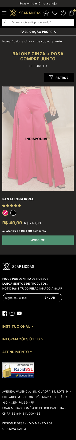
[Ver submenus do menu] (32, 326)
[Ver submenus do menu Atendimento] (31, 352)
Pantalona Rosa (18, 199)
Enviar (50, 297)
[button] (71, 12)
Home (6, 41)
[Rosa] (5, 213)
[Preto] (13, 213)
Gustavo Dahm (14, 428)
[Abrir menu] (4, 12)
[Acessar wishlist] (55, 13)
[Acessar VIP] (46, 13)
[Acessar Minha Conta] (63, 12)
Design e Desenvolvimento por (27, 423)
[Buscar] (8, 22)
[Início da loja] (25, 13)
